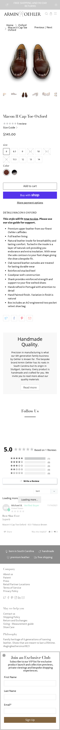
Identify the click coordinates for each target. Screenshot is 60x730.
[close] (4, 655)
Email (8, 705)
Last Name (10, 691)
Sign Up (30, 720)
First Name (10, 677)
